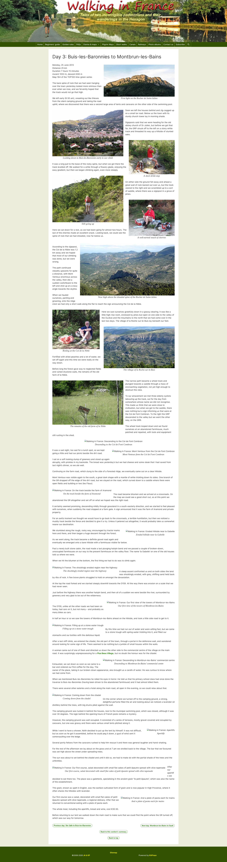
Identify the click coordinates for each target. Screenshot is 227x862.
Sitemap (113, 852)
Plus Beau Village (105, 653)
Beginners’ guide (52, 44)
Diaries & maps (90, 44)
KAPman (153, 855)
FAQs (78, 44)
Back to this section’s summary (113, 832)
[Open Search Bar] (188, 44)
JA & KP (86, 855)
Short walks (121, 44)
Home (40, 44)
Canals (132, 44)
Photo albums (154, 44)
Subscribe (180, 44)
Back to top (113, 838)
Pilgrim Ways (108, 44)
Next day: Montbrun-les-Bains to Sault (157, 826)
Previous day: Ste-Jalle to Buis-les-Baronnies (72, 825)
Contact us (168, 44)
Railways (142, 44)
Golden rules (68, 44)
